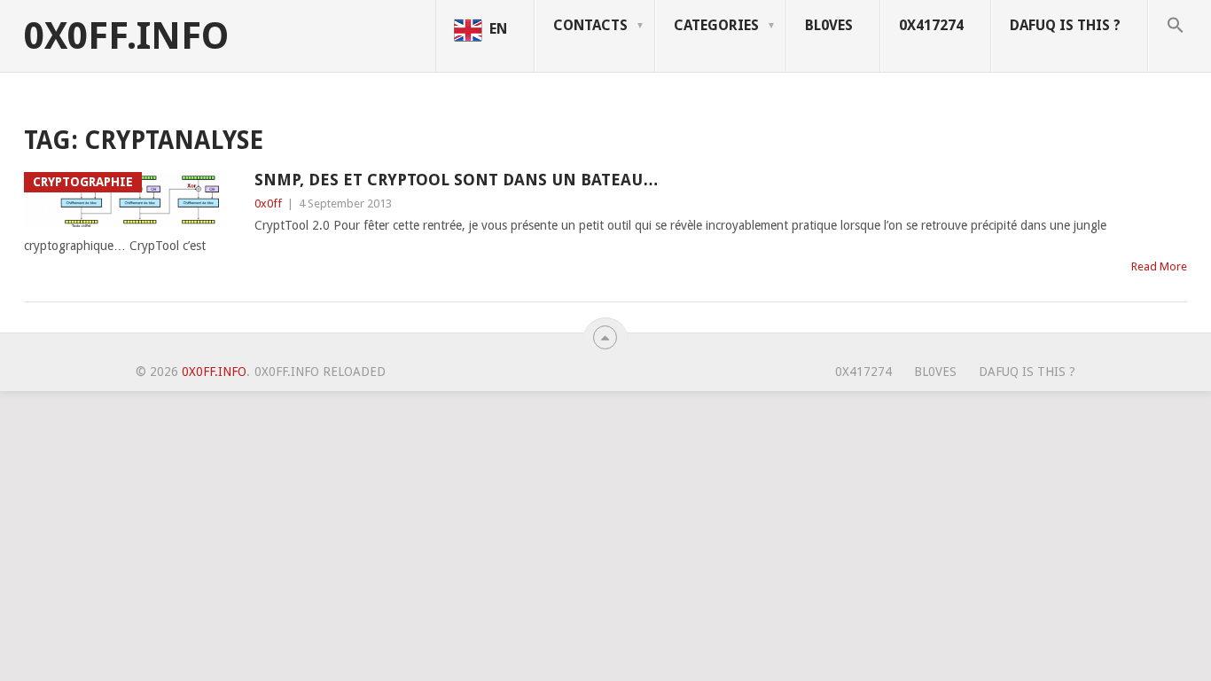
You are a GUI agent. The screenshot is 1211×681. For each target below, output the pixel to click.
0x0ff (268, 203)
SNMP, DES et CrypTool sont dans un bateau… (456, 179)
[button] (1179, 36)
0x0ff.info (126, 36)
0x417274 (931, 25)
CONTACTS (590, 25)
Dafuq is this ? (1065, 25)
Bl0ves (829, 25)
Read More (1159, 266)
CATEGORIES (716, 25)
